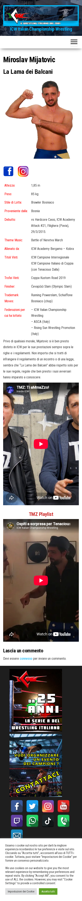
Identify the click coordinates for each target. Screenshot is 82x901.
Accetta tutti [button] (48, 891)
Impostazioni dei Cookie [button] (21, 891)
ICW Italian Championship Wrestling (41, 29)
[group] (41, 514)
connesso (26, 659)
